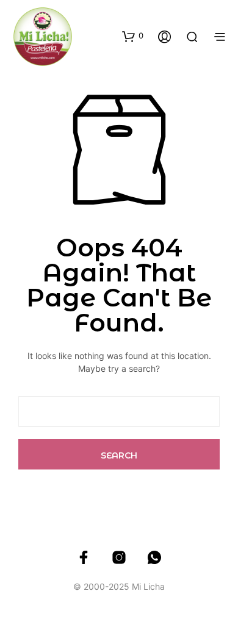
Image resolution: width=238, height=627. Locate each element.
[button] (132, 36)
